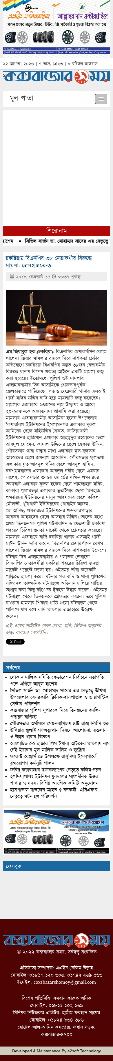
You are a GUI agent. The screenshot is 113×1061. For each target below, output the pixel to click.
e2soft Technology (84, 1051)
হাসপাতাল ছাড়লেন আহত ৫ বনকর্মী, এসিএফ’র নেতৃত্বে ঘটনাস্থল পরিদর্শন (54, 793)
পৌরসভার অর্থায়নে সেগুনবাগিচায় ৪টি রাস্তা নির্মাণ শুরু (59, 723)
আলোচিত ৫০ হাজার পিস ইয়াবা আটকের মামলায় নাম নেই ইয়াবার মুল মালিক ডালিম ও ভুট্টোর (60, 746)
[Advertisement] (56, 166)
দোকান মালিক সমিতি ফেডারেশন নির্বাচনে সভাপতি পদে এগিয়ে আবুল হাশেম (57, 680)
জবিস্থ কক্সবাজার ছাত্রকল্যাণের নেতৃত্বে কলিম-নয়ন (55, 770)
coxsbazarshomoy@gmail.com (65, 982)
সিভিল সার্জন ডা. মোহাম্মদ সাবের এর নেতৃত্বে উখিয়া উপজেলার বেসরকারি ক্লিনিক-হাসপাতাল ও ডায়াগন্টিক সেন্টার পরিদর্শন (59, 697)
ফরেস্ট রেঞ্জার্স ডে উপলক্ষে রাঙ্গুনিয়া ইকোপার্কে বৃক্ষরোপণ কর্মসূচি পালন (53, 759)
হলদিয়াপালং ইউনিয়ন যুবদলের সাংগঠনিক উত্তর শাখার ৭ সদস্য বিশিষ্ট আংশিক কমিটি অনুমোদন (54, 779)
